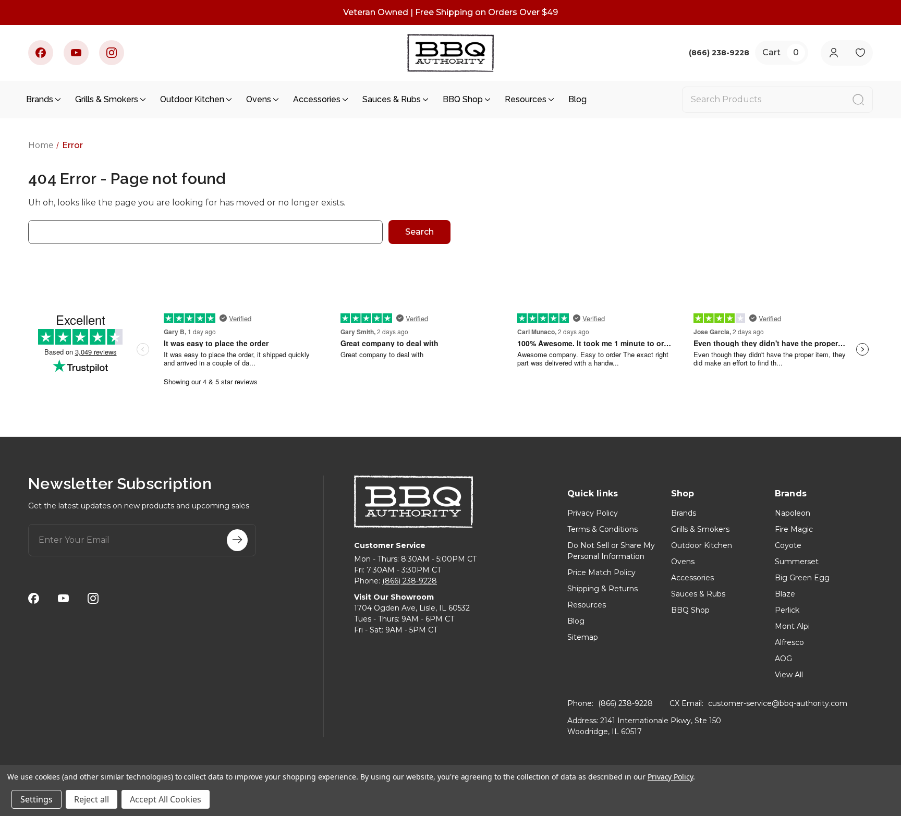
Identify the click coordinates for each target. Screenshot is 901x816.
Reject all (91, 799)
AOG (783, 658)
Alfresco (789, 642)
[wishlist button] (860, 53)
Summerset (797, 561)
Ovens (258, 99)
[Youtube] (76, 52)
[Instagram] (111, 52)
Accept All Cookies (165, 799)
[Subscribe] (237, 540)
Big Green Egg (802, 577)
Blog (577, 99)
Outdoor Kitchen (192, 99)
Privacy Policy (592, 513)
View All (789, 674)
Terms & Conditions (602, 529)
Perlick (787, 610)
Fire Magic (794, 529)
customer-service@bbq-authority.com (777, 703)
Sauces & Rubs (391, 99)
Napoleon (792, 513)
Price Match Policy (601, 572)
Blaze (785, 594)
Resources (525, 99)
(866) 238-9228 (409, 581)
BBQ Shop (463, 99)
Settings (36, 799)
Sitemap (582, 637)
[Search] (858, 99)
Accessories (316, 99)
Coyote (788, 545)
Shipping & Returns (602, 588)
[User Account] (833, 53)
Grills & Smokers (106, 99)
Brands (39, 99)
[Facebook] (40, 52)
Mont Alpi (792, 626)
